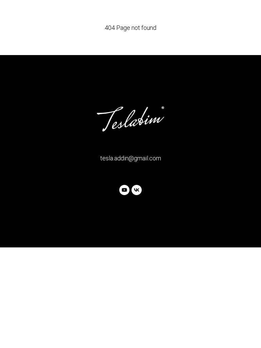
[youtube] (124, 190)
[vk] (137, 190)
